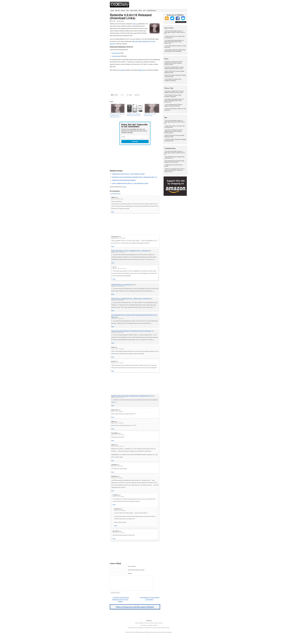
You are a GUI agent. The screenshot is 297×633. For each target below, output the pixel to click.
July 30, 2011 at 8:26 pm (117, 300)
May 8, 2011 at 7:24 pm (118, 532)
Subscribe (135, 141)
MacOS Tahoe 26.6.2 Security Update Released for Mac (174, 71)
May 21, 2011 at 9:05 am (117, 411)
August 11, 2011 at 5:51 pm (118, 252)
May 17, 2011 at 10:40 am (117, 434)
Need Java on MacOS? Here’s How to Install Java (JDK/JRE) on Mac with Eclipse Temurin (174, 170)
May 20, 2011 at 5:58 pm (117, 423)
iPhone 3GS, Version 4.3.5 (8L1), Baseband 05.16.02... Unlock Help (129, 251)
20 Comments (120, 21)
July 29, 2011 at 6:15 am (117, 318)
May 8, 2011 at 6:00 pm (118, 496)
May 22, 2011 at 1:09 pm (117, 363)
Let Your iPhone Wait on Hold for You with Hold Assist (175, 46)
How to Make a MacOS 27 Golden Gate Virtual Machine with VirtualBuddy (174, 50)
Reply (112, 212)
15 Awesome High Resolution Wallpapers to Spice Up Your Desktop (120, 599)
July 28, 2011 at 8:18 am (117, 332)
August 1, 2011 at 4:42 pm (117, 286)
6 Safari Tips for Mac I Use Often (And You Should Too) (174, 36)
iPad (127, 10)
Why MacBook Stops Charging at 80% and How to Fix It (174, 157)
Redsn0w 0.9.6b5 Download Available (124, 180)
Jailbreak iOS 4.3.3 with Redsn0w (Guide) (150, 114)
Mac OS (117, 10)
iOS (144, 10)
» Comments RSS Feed (115, 193)
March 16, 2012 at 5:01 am (119, 268)
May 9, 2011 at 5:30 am (117, 466)
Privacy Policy (154, 623)
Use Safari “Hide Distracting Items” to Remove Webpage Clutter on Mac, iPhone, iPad (174, 41)
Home (112, 10)
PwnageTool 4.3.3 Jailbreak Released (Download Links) (133, 114)
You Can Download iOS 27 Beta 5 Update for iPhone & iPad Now (173, 105)
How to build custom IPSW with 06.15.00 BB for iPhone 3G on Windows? (131, 331)
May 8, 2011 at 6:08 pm (120, 510)
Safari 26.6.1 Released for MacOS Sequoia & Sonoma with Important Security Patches (173, 63)
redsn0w (122, 70)
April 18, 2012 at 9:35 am (117, 199)
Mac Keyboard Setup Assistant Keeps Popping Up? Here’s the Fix (174, 161)
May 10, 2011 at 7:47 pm (117, 446)
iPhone (123, 10)
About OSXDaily (139, 623)
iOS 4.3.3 (135, 24)
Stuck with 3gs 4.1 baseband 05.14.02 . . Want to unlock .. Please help (130, 298)
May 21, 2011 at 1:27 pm (117, 397)
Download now (116, 53)
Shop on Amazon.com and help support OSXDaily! (135, 607)
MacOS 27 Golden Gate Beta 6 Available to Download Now (175, 75)
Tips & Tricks (133, 10)
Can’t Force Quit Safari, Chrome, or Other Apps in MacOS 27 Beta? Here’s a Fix (174, 32)
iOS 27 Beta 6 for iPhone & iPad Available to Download (172, 79)
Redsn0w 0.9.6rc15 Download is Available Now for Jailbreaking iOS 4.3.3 (117, 115)
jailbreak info (141, 70)
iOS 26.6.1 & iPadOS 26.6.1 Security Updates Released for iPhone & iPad (174, 67)
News (140, 10)
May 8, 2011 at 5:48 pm (117, 478)
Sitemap (160, 623)
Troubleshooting (151, 10)
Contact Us (147, 623)
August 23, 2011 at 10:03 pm (118, 238)
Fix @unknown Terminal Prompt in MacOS (173, 165)
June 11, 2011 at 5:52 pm (117, 349)
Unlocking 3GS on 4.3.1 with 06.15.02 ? (122, 284)
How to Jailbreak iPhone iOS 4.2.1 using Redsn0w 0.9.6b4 (130, 183)
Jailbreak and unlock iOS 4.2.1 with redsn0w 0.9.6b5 (128, 174)
